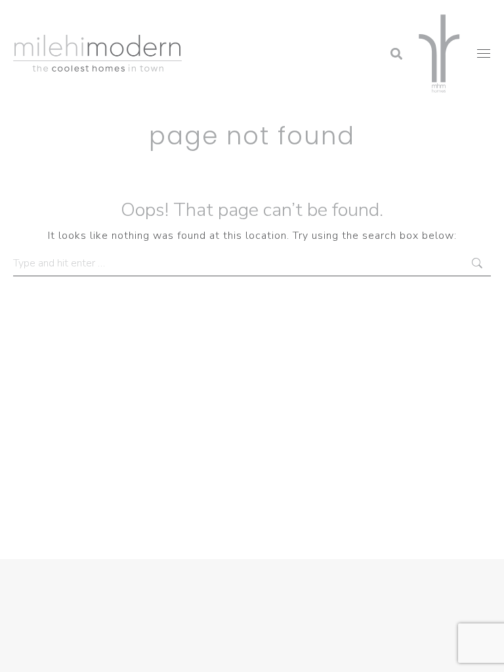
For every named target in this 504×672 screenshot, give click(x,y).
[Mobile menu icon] (483, 53)
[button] (290, 16)
